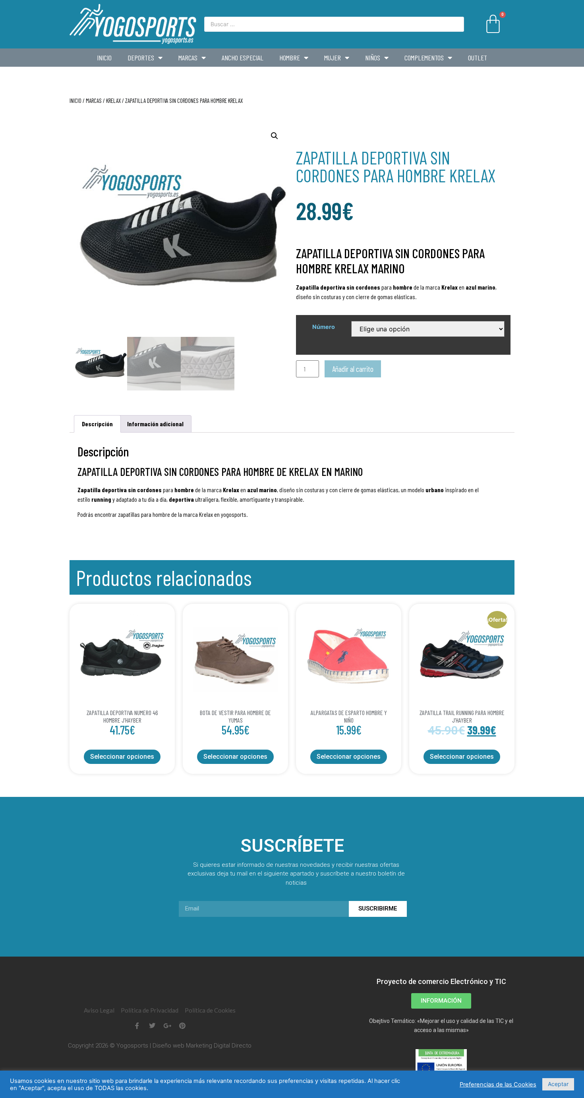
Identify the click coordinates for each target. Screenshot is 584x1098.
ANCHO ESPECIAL (242, 57)
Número (323, 327)
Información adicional (155, 423)
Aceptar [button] (558, 1084)
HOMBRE (289, 57)
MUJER (332, 57)
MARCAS (187, 57)
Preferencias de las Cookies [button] (498, 1084)
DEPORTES (141, 57)
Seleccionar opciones (122, 756)
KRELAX (113, 100)
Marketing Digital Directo (218, 1045)
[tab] (97, 424)
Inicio (104, 57)
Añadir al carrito (352, 368)
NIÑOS (372, 57)
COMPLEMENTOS (424, 57)
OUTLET (477, 57)
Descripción (97, 423)
